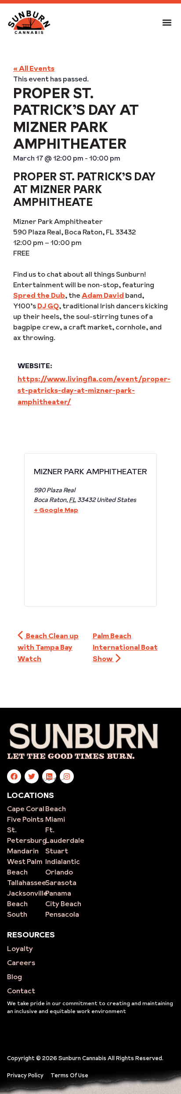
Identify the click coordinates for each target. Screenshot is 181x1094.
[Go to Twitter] (32, 776)
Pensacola (62, 914)
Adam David (103, 295)
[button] (166, 22)
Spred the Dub (39, 295)
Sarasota (60, 882)
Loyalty (20, 948)
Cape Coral (25, 808)
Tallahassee (26, 882)
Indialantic (62, 861)
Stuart (56, 851)
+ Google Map (56, 509)
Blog (14, 976)
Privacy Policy (25, 1075)
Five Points (25, 819)
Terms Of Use (69, 1075)
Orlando (59, 872)
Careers (21, 962)
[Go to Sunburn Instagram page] (67, 776)
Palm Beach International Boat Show (125, 647)
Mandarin (23, 851)
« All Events (33, 68)
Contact (21, 990)
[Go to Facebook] (14, 776)
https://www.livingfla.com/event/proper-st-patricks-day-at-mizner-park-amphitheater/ (94, 390)
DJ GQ (48, 306)
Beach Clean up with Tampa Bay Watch (48, 647)
